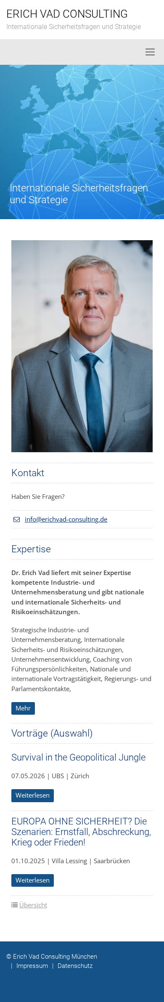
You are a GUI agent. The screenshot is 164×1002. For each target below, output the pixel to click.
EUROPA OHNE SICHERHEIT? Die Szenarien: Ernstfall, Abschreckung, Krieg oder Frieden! (81, 832)
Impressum (29, 966)
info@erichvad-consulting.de (66, 519)
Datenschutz (72, 966)
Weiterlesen (33, 795)
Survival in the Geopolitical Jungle (78, 757)
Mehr (23, 708)
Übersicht (33, 905)
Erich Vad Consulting (67, 14)
